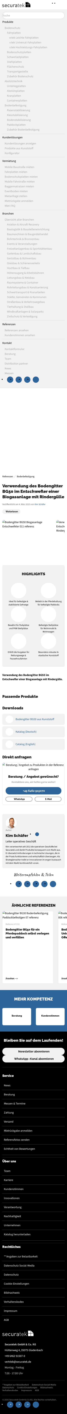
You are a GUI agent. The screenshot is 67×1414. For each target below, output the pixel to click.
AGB (6, 1320)
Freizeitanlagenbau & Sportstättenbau (29, 249)
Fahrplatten (14, 33)
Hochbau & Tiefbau (18, 268)
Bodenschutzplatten (19, 52)
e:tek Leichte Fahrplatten (24, 38)
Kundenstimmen (14, 1189)
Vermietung (9, 161)
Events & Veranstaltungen (22, 244)
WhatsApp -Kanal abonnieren (34, 1058)
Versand (8, 1122)
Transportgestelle (17, 72)
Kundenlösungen (12, 137)
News (7, 1085)
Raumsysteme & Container (22, 283)
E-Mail (48, 799)
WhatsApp (19, 799)
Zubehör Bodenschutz (20, 76)
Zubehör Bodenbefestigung (23, 130)
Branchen (8, 214)
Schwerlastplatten (18, 57)
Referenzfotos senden (17, 1140)
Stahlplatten (14, 62)
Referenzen (9, 324)
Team (7, 1171)
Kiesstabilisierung (17, 115)
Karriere (8, 1180)
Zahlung (9, 1113)
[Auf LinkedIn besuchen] (37, 834)
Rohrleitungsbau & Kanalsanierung (27, 287)
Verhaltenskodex (14, 1302)
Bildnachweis (12, 1293)
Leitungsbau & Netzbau (21, 278)
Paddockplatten (16, 125)
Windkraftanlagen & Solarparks (25, 312)
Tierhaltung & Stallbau (20, 307)
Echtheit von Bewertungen (19, 1149)
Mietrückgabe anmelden (18, 1131)
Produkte (7, 22)
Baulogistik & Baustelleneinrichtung (28, 229)
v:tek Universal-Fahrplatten (25, 42)
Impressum (10, 1311)
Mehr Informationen (33, 449)
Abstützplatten (16, 91)
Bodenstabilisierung (19, 120)
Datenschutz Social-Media (19, 1266)
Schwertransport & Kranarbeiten (26, 292)
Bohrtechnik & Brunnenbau (23, 239)
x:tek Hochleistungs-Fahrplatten (28, 47)
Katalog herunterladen (17, 1234)
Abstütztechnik (13, 81)
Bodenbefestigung (15, 105)
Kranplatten (14, 96)
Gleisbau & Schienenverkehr (23, 263)
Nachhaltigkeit (12, 1216)
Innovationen (12, 1198)
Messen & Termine (14, 1104)
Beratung (9, 1094)
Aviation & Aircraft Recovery (23, 225)
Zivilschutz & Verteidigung (22, 316)
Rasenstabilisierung (18, 110)
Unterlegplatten (16, 86)
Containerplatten (17, 101)
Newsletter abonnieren (34, 1051)
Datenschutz (11, 1275)
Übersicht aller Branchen (19, 220)
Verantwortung (13, 1207)
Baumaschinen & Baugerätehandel (27, 234)
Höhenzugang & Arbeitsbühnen (25, 273)
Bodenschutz (12, 28)
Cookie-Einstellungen (16, 1284)
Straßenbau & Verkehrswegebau (26, 302)
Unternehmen (12, 1225)
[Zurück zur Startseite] (16, 5)
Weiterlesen (12, 511)
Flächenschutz (15, 67)
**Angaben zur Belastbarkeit (21, 1257)
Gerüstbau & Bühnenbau (21, 258)
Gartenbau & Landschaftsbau (24, 254)
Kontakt (7, 343)
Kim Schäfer (40, 504)
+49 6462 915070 (34, 790)
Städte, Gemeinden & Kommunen (26, 297)
